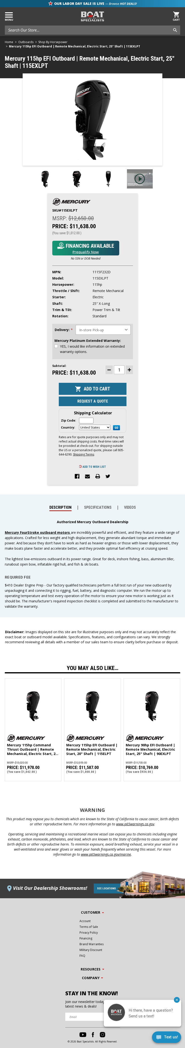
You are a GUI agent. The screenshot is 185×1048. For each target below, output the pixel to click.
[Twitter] (108, 476)
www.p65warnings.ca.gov (135, 824)
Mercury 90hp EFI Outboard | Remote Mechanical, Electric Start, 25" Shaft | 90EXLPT (150, 749)
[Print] (97, 476)
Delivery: (64, 330)
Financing (85, 938)
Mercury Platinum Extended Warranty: (87, 340)
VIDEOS (130, 507)
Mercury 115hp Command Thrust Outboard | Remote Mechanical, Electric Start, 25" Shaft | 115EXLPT (33, 749)
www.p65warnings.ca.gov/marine (106, 854)
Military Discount (90, 950)
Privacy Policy (88, 933)
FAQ (82, 956)
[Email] (87, 476)
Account (85, 921)
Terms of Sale (88, 927)
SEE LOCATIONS (106, 888)
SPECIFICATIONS (98, 507)
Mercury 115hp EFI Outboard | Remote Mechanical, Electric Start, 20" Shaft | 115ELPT (92, 749)
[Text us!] (166, 1038)
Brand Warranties (91, 944)
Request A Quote (92, 401)
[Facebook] (77, 476)
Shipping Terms (83, 454)
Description (60, 507)
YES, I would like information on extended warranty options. (92, 349)
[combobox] (92, 30)
